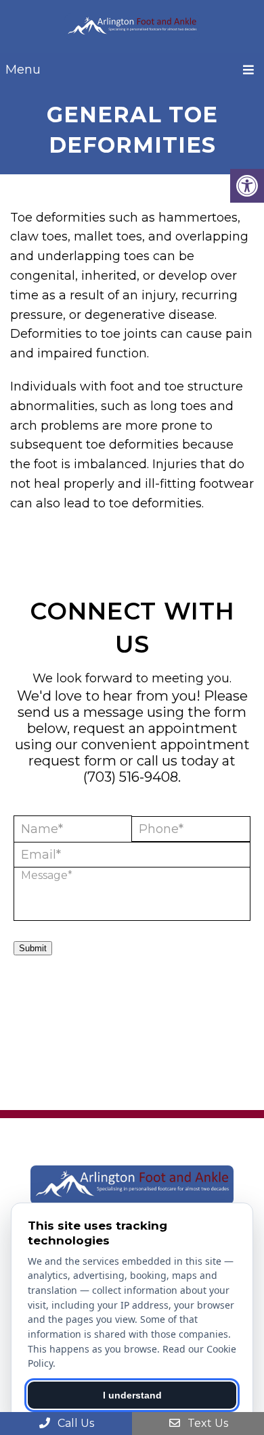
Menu (23, 69)
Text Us (206, 1423)
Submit (33, 948)
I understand (132, 1395)
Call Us (74, 1423)
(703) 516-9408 (130, 777)
